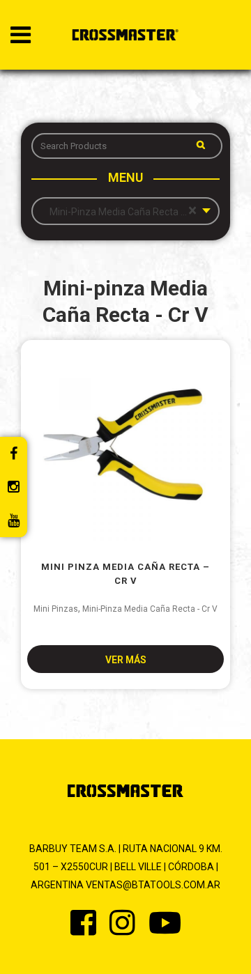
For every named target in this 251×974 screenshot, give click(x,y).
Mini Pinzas (55, 609)
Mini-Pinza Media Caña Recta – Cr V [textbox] (125, 211)
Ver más (125, 659)
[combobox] (125, 211)
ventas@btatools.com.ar (153, 884)
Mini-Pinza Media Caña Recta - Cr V (150, 609)
